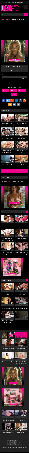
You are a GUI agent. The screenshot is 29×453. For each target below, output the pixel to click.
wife (15, 94)
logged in (10, 181)
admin (17, 85)
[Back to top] (24, 448)
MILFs (6, 90)
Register (22, 2)
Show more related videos (14, 171)
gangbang (22, 90)
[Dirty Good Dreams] (12, 8)
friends (14, 90)
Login (16, 2)
